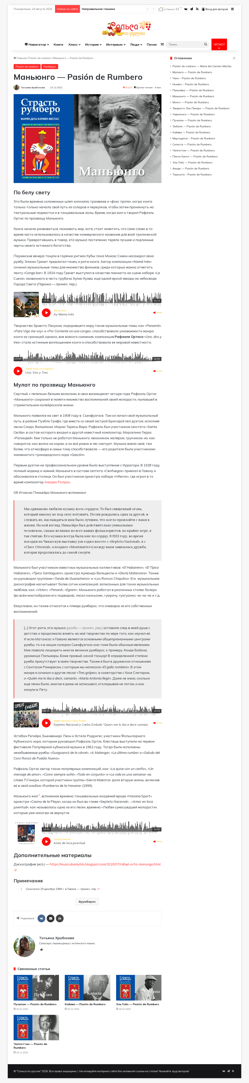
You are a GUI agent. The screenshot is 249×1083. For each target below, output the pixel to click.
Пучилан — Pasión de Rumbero (35, 1004)
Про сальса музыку (95, 9)
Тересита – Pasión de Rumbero (192, 174)
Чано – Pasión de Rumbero (189, 78)
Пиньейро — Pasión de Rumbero (193, 90)
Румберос (50, 66)
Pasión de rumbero (40, 58)
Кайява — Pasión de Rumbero (85, 1004)
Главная (21, 58)
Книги (58, 44)
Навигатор (37, 44)
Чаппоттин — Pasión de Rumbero (194, 150)
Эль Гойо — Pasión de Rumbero (137, 1004)
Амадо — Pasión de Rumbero (191, 168)
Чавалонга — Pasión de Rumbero (194, 114)
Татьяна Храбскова (33, 87)
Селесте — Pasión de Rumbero (192, 144)
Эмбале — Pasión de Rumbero (192, 126)
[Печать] (60, 918)
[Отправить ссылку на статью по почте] (50, 918)
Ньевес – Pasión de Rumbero (191, 84)
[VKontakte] (41, 918)
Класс (73, 44)
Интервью (114, 44)
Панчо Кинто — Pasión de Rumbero (195, 156)
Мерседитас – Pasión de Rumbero (194, 138)
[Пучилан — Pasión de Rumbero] (36, 988)
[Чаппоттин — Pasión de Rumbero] (36, 1027)
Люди (134, 44)
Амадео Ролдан (57, 482)
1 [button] (39, 795)
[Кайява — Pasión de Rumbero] (87, 988)
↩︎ (98, 888)
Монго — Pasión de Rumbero (191, 102)
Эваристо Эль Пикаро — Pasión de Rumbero (201, 108)
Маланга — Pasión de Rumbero (192, 72)
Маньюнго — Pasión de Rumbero (193, 96)
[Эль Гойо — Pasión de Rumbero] (138, 988)
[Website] (41, 949)
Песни (152, 44)
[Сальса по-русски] (124, 29)
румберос (88, 901)
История (92, 44)
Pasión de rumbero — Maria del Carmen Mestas (202, 66)
